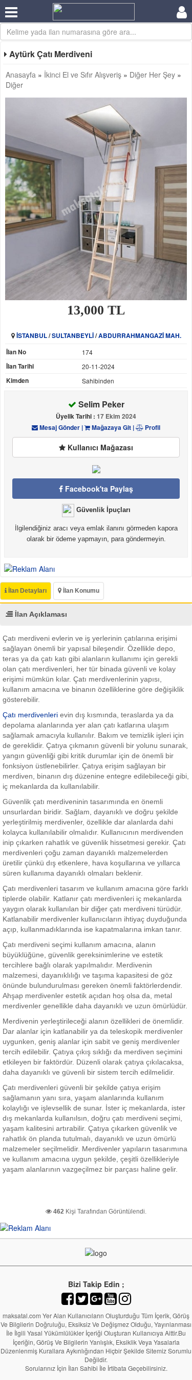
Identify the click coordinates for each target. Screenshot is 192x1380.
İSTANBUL (31, 335)
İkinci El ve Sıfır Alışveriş (82, 74)
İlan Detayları (27, 590)
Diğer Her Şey (152, 74)
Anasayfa (21, 74)
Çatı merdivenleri (30, 715)
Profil (151, 427)
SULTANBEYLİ (73, 335)
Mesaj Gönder (59, 427)
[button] (177, 107)
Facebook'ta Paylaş (98, 488)
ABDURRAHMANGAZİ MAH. (139, 335)
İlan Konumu (80, 590)
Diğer (14, 85)
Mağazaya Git (110, 427)
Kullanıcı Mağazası (99, 447)
